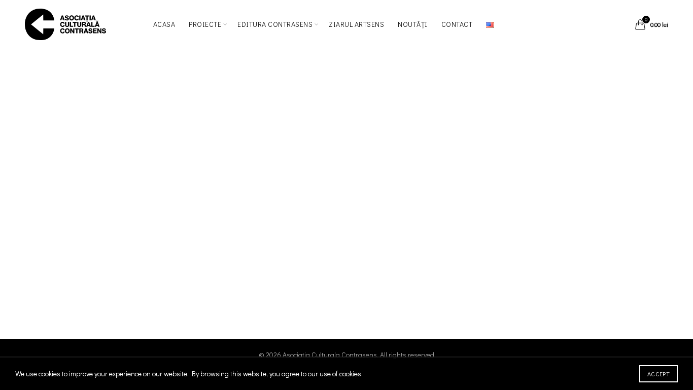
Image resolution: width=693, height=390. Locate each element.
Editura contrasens (275, 24)
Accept (658, 374)
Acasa (164, 24)
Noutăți (413, 24)
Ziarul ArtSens (356, 24)
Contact (457, 24)
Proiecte (205, 24)
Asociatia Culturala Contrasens (330, 355)
